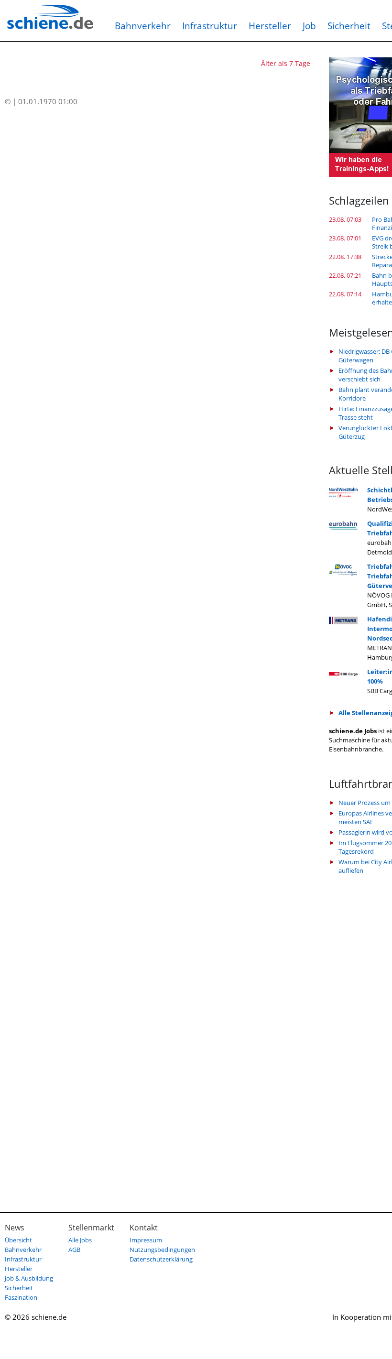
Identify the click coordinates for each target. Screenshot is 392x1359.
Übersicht (18, 1240)
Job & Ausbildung (29, 1278)
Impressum (146, 1240)
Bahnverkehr (143, 26)
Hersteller (270, 26)
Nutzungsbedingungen (162, 1249)
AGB (74, 1249)
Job (309, 26)
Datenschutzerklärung (161, 1259)
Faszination (21, 1297)
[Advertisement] (360, 1037)
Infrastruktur (209, 26)
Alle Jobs (80, 1240)
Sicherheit (348, 26)
